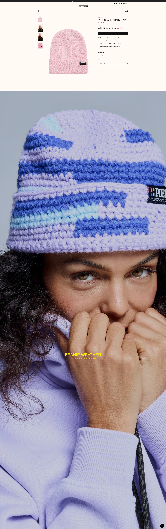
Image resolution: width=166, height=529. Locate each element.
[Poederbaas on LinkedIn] (118, 3)
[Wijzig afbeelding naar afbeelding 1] (40, 20)
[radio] (99, 28)
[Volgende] (103, 1)
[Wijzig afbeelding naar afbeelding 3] (40, 37)
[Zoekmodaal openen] (38, 11)
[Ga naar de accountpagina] (125, 11)
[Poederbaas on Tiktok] (119, 3)
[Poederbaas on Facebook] (114, 3)
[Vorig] (62, 1)
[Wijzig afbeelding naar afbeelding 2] (40, 28)
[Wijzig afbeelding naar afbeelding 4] (40, 45)
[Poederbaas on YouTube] (121, 3)
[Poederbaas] (83, 7)
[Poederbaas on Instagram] (116, 3)
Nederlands (125, 3)
